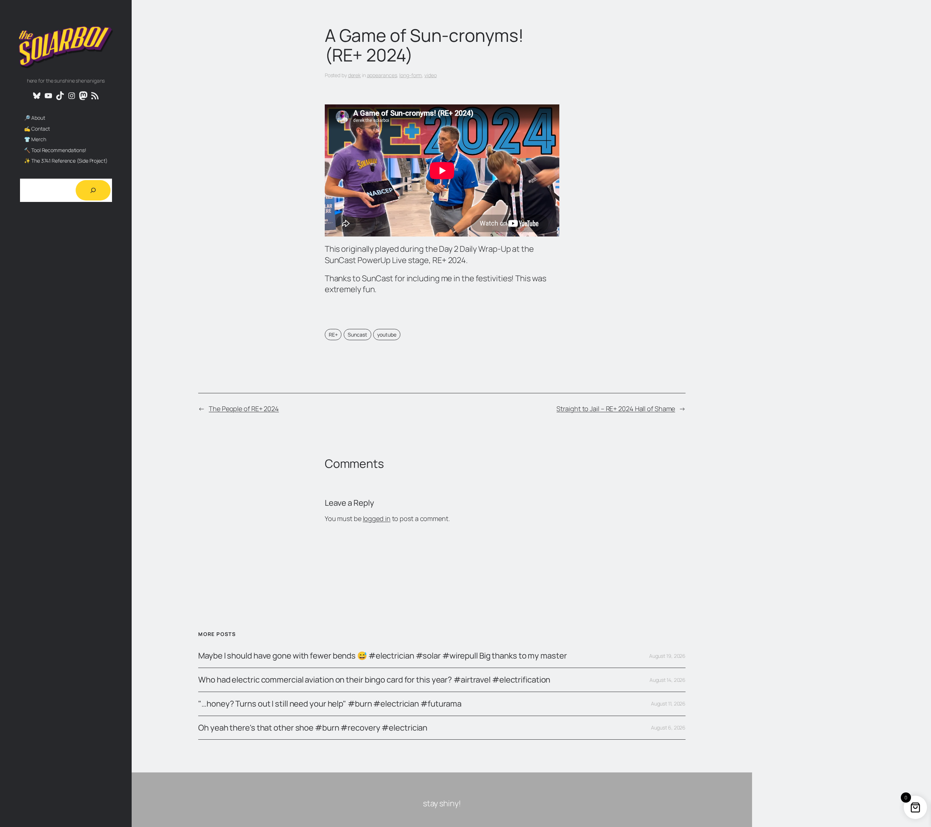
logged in (377, 518)
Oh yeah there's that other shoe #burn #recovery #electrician (312, 727)
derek (354, 75)
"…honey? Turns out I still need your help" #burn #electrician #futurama (329, 703)
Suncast (357, 334)
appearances (382, 75)
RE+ (333, 334)
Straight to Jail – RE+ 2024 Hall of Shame (615, 408)
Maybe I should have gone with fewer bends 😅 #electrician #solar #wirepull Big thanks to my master (382, 655)
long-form (410, 75)
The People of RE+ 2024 (244, 408)
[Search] (93, 190)
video (430, 75)
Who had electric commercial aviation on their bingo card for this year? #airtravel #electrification (374, 679)
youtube (386, 334)
